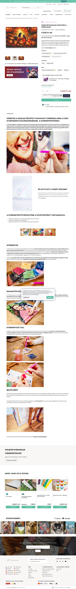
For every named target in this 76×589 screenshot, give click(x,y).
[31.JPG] (50, 230)
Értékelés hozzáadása (11, 460)
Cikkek (57, 570)
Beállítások (26, 297)
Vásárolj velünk (48, 4)
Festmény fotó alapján (32, 570)
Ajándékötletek (31, 577)
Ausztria (17, 574)
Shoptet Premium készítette (58, 587)
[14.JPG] (26, 230)
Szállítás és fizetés (47, 86)
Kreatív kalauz (59, 569)
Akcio (29, 574)
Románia (17, 568)
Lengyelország (10, 570)
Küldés (37, 550)
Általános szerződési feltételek (48, 569)
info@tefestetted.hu (36, 561)
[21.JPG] (38, 230)
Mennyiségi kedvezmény (47, 574)
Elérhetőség (60, 4)
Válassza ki (13, 507)
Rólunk (54, 4)
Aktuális (29, 576)
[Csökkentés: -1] (42, 91)
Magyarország (18, 567)
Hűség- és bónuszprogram (47, 576)
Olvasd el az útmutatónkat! (40, 436)
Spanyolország (18, 572)
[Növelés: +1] (47, 91)
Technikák (30, 569)
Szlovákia (9, 568)
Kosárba (57, 100)
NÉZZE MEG (64, 1)
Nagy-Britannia (10, 574)
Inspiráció (30, 572)
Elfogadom (50, 297)
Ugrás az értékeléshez (60, 29)
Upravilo (66, 587)
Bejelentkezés (47, 11)
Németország (10, 572)
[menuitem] (8, 14)
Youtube (67, 518)
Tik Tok (58, 518)
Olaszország (17, 570)
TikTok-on (43, 198)
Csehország (9, 567)
